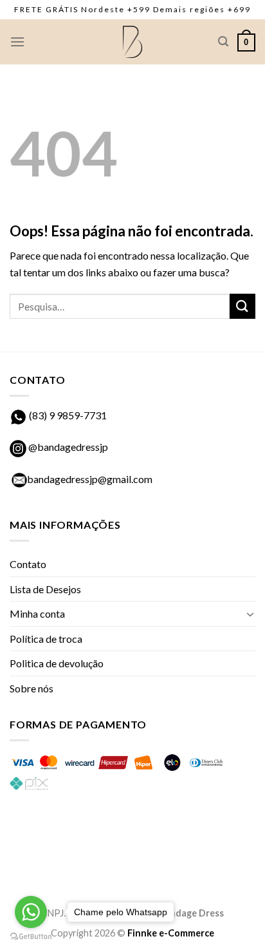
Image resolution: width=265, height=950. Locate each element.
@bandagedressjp (67, 447)
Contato (28, 564)
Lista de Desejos (45, 589)
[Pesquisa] (223, 41)
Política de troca (46, 638)
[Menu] (17, 41)
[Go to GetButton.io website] (30, 937)
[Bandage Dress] (132, 42)
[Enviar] (242, 306)
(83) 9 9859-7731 (68, 415)
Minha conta (37, 613)
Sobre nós (31, 688)
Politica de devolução (57, 663)
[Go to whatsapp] (31, 912)
